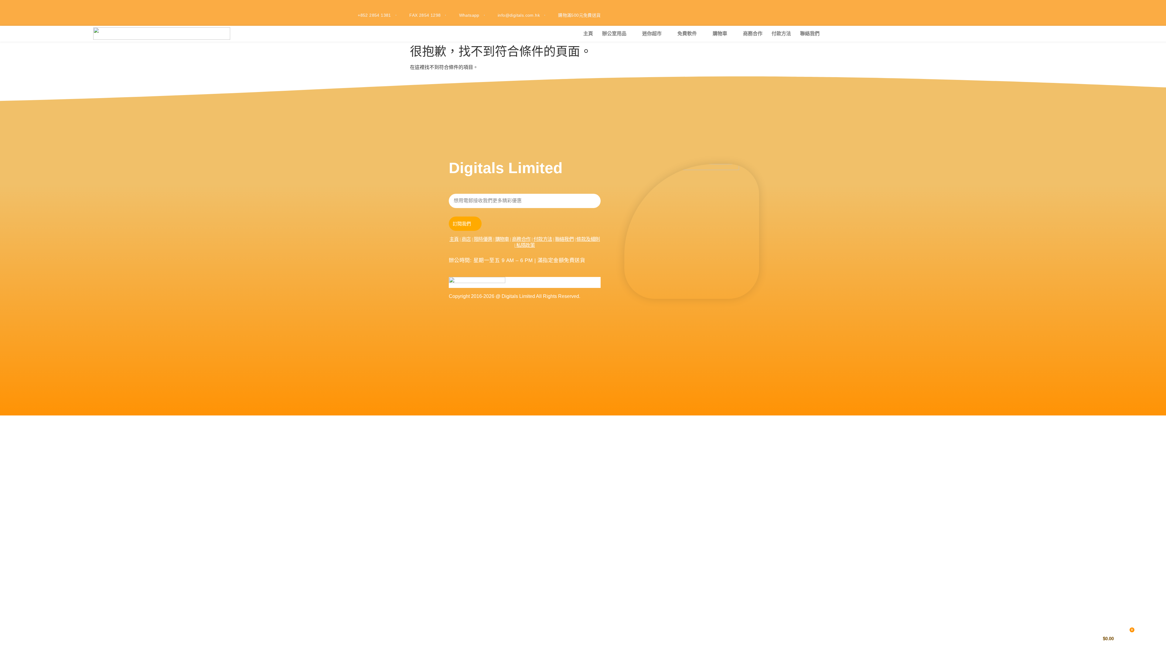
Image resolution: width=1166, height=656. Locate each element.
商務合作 (752, 33)
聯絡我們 (810, 33)
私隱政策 (525, 245)
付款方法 (781, 33)
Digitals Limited (506, 167)
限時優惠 (483, 239)
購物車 (720, 33)
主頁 (588, 33)
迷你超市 (652, 33)
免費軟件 (687, 33)
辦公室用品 (614, 33)
